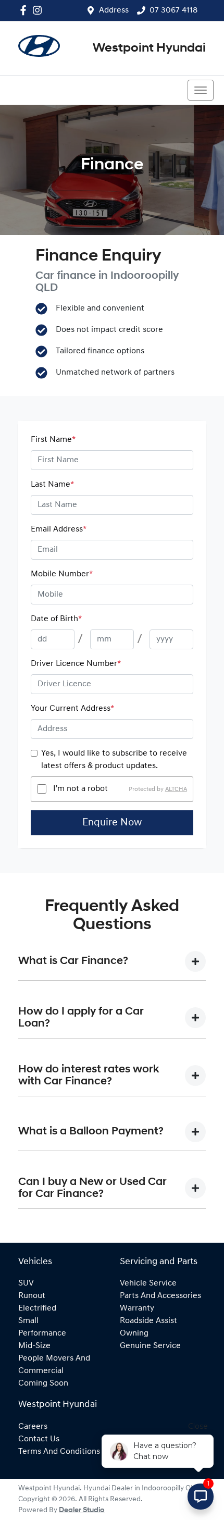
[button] (201, 90)
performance (42, 1333)
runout (31, 1296)
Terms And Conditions (59, 1452)
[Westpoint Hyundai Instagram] (39, 10)
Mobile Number (62, 574)
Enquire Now (112, 823)
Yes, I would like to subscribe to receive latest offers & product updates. (114, 759)
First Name (53, 440)
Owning (134, 1333)
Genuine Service (150, 1346)
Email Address (58, 529)
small (28, 1321)
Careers (32, 1427)
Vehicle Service (148, 1283)
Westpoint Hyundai (149, 48)
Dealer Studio (82, 1510)
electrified (37, 1308)
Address (114, 10)
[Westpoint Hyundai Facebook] (25, 10)
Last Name (52, 484)
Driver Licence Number (76, 664)
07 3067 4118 (173, 10)
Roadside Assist (148, 1321)
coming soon (43, 1383)
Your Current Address (72, 709)
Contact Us (38, 1439)
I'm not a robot (80, 789)
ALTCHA (176, 789)
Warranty (137, 1308)
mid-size (34, 1346)
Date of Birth (56, 619)
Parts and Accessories (160, 1296)
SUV (26, 1283)
